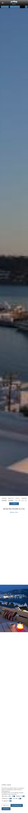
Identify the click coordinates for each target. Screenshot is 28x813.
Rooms (14, 742)
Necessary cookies (6, 796)
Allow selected (16, 805)
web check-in (14, 7)
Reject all (6, 805)
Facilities (14, 766)
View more (14, 622)
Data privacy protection (12, 794)
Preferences (5, 798)
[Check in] (4, 500)
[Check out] (11, 500)
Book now (4, 7)
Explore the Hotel (8, 141)
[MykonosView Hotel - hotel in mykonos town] (14, 3)
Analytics (18, 796)
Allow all (6, 808)
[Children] (24, 500)
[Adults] (17, 500)
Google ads (5, 801)
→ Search (14, 503)
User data (15, 798)
